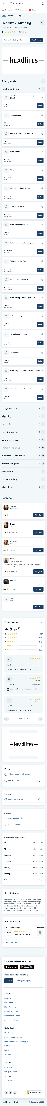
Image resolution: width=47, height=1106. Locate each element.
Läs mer (9, 981)
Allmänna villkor (10, 1080)
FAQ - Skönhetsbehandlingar (16, 1041)
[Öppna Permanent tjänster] (43, 471)
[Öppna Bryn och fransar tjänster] (43, 440)
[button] (23, 101)
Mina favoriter (10, 1007)
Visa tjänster (36, 40)
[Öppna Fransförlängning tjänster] (43, 463)
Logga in (7, 998)
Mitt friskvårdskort (12, 1016)
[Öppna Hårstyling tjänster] (43, 424)
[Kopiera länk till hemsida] (39, 799)
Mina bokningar (10, 1003)
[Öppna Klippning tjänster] (43, 416)
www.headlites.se (15, 799)
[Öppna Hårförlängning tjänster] (43, 432)
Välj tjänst (38, 515)
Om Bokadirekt (10, 1033)
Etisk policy (8, 1067)
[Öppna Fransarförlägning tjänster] (43, 448)
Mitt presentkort (11, 1011)
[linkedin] (10, 1092)
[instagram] (6, 1092)
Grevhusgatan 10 (15, 818)
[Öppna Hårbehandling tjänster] (43, 479)
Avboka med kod (11, 1020)
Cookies (7, 1076)
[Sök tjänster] (43, 81)
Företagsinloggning (23, 981)
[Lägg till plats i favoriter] (42, 22)
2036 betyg (22, 32)
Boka (40, 106)
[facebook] (15, 1092)
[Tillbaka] (4, 3)
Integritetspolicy (11, 1072)
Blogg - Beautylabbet (13, 1037)
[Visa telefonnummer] (39, 781)
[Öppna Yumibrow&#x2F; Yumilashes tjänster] (43, 455)
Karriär (7, 1050)
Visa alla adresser (11, 942)
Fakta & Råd (9, 1046)
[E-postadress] (24, 774)
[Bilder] (23, 744)
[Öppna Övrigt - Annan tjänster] (43, 408)
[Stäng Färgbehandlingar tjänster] (43, 89)
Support (7, 1054)
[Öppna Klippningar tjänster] (43, 487)
